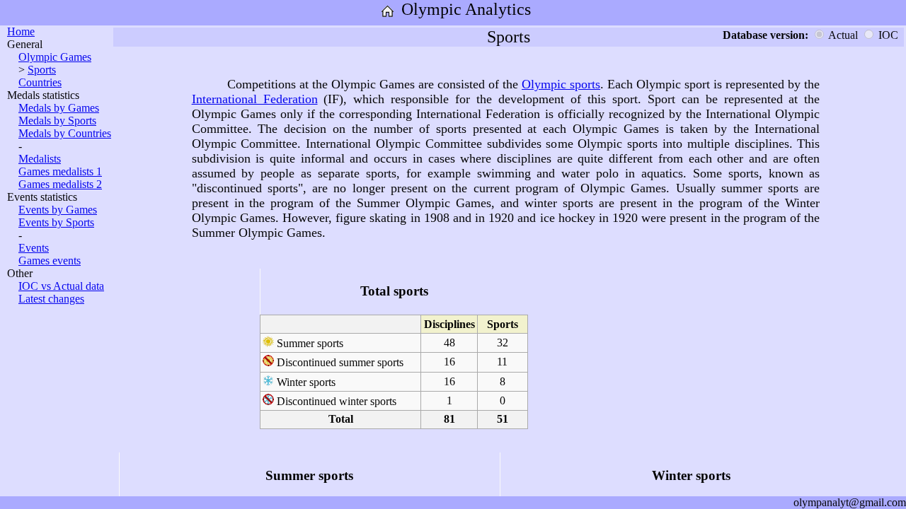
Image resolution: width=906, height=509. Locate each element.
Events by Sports (56, 222)
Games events (49, 261)
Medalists (39, 159)
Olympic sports (561, 84)
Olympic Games (54, 57)
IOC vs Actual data (61, 286)
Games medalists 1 (60, 171)
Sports (42, 70)
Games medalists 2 (60, 184)
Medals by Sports (57, 121)
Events (33, 248)
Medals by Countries (64, 133)
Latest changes (51, 299)
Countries (40, 82)
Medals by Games (58, 108)
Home (21, 31)
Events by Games (57, 210)
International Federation (255, 99)
